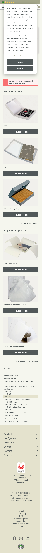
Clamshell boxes (10, 373)
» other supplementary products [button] (26, 361)
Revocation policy (21, 519)
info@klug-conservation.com (21, 498)
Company (9, 442)
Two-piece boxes (10, 418)
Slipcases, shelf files (11, 415)
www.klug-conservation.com (21, 500)
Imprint (21, 511)
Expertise (8, 455)
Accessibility (21, 521)
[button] (3, 6)
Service (7, 446)
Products (8, 434)
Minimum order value (21, 524)
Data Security (21, 514)
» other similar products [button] (29, 223)
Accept (20, 62)
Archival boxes (10, 379)
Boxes (7, 368)
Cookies (21, 526)
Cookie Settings (20, 56)
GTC (21, 516)
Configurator (10, 438)
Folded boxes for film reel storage (16, 421)
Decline (20, 68)
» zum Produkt (21, 132)
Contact (8, 451)
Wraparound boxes (11, 376)
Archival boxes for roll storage (15, 412)
